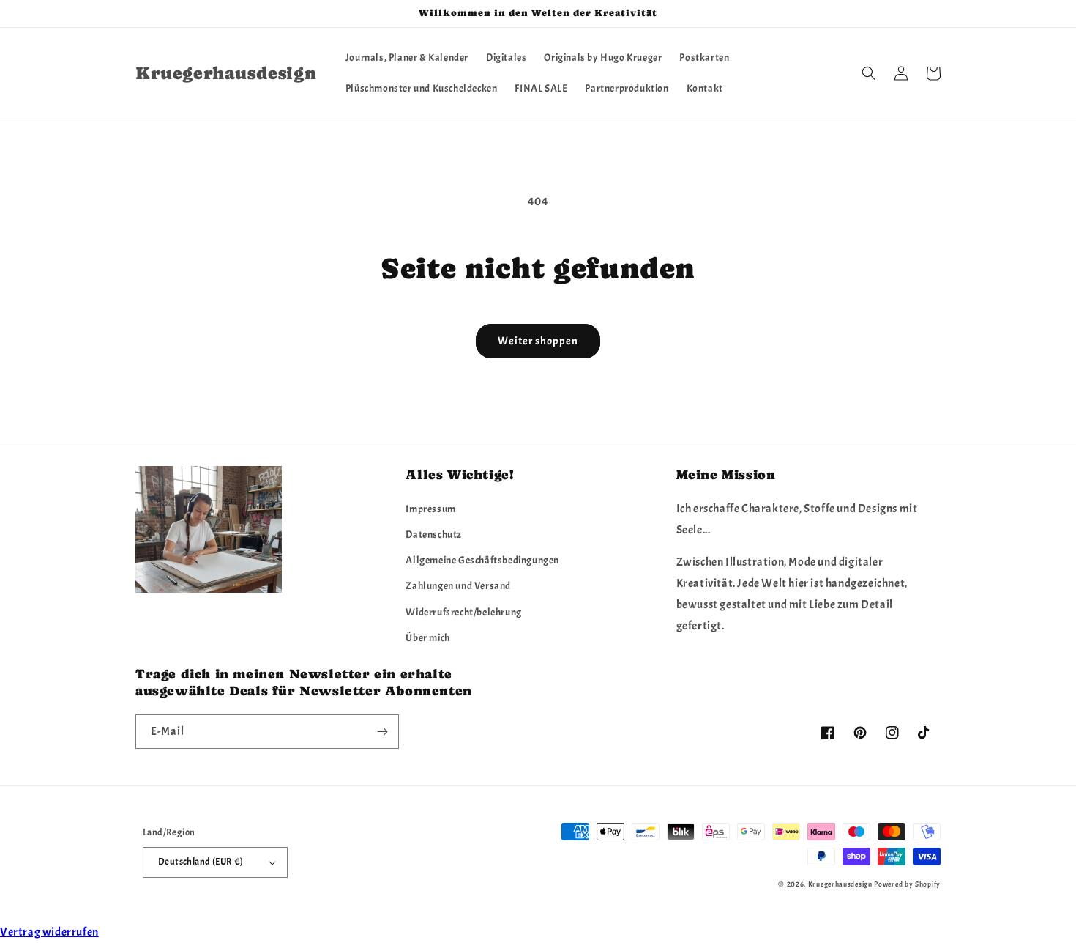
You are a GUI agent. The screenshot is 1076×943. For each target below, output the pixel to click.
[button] (869, 73)
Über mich (427, 638)
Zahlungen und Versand (458, 586)
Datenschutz (434, 534)
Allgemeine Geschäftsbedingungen (482, 560)
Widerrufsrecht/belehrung (463, 612)
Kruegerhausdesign (840, 884)
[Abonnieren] (382, 731)
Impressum (430, 509)
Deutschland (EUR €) (201, 862)
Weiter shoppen (538, 341)
